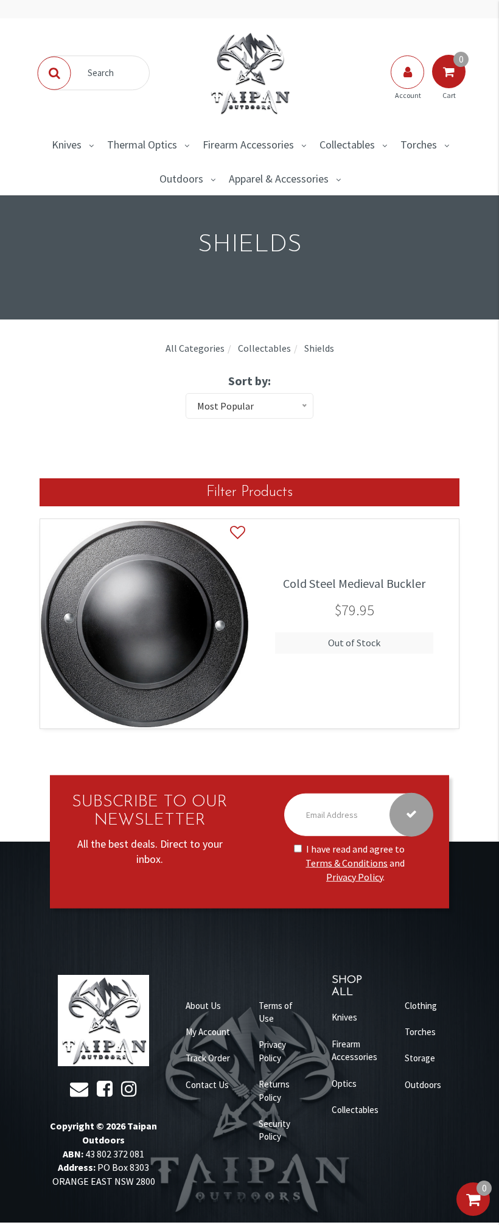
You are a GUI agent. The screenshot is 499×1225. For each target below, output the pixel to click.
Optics (344, 1083)
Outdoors (181, 179)
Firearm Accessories (248, 145)
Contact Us (207, 1085)
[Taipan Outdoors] (249, 72)
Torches (418, 145)
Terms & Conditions (346, 863)
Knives (67, 145)
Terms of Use (276, 1012)
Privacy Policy (354, 877)
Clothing (421, 1005)
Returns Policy (274, 1090)
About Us (203, 1005)
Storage (420, 1058)
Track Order (208, 1058)
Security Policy (274, 1130)
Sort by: (249, 380)
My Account (208, 1032)
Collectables (347, 145)
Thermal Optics (142, 145)
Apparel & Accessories (279, 179)
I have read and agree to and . (355, 863)
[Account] (408, 84)
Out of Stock (354, 643)
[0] (473, 1212)
